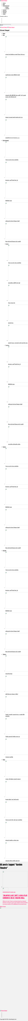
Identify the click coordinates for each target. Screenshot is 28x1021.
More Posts (3, 906)
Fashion (7, 8)
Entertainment (6, 5)
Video (4, 14)
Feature (4, 10)
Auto (4, 4)
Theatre (4, 12)
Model (6, 7)
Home (4, 3)
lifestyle (5, 11)
